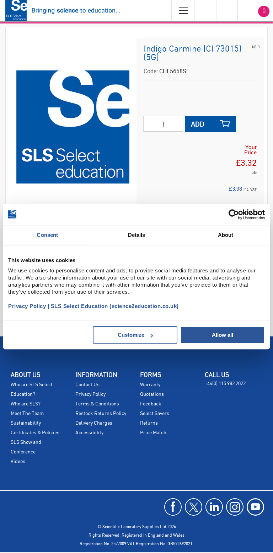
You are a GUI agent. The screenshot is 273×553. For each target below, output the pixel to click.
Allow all (222, 335)
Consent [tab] (47, 235)
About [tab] (226, 235)
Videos (18, 461)
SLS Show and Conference (26, 447)
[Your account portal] (205, 10)
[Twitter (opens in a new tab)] (193, 507)
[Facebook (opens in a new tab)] (173, 507)
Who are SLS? (26, 404)
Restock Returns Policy (100, 413)
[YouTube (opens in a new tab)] (255, 507)
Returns (149, 423)
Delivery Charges (93, 423)
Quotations (152, 394)
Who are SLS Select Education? (32, 389)
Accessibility (89, 432)
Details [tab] (136, 235)
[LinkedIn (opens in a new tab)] (214, 507)
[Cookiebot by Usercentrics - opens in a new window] (234, 214)
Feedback (150, 404)
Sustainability (26, 423)
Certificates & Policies (35, 432)
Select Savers (154, 413)
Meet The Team (27, 413)
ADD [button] (197, 123)
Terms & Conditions (97, 404)
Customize (131, 335)
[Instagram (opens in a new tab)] (234, 507)
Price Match (153, 432)
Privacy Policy (90, 394)
